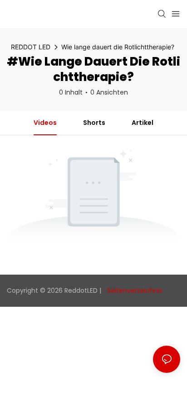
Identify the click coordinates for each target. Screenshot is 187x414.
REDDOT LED (30, 47)
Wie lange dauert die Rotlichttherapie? (117, 47)
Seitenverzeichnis (133, 290)
